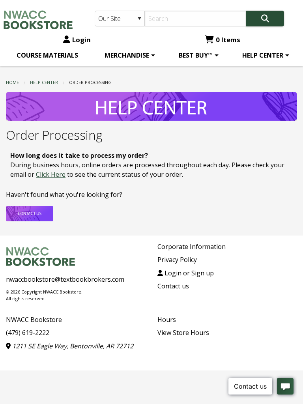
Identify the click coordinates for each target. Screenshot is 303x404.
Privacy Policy (177, 259)
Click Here (50, 174)
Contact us (173, 286)
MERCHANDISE (127, 55)
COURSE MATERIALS (47, 55)
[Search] (265, 18)
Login (81, 39)
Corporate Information (191, 246)
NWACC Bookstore (34, 319)
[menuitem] (47, 55)
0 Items (228, 39)
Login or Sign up (188, 273)
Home (12, 82)
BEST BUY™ (196, 55)
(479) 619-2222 (27, 332)
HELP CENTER (262, 55)
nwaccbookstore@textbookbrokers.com (65, 279)
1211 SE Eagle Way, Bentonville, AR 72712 (72, 346)
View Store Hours (183, 332)
